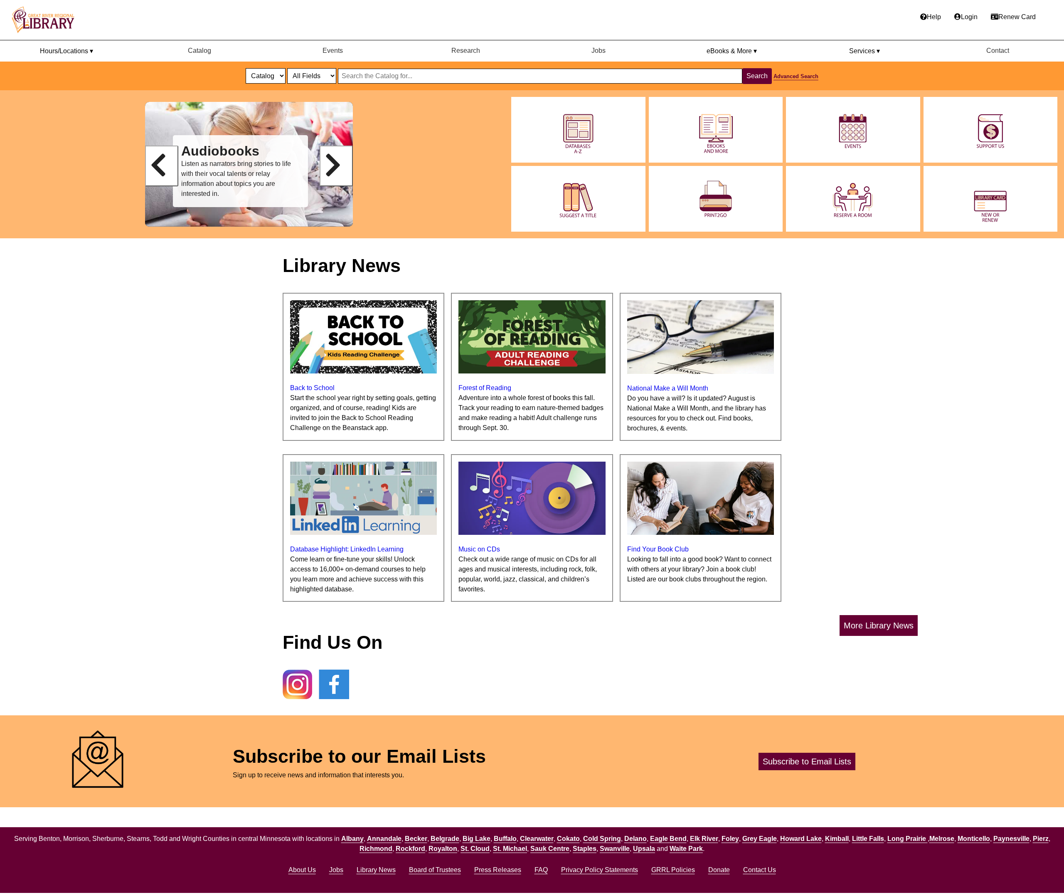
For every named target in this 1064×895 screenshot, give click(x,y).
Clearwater (537, 838)
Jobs (598, 50)
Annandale (384, 838)
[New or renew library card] (990, 199)
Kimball (837, 838)
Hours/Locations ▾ (66, 50)
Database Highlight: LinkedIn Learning (347, 549)
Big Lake (476, 838)
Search (757, 75)
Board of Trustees (435, 869)
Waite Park (686, 848)
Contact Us (759, 869)
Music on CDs (479, 549)
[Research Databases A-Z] (578, 130)
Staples (584, 848)
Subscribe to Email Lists (807, 761)
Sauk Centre (549, 848)
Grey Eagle (759, 838)
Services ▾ (864, 50)
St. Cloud (475, 848)
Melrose (941, 838)
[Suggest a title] (578, 199)
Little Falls (868, 838)
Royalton (443, 848)
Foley (730, 838)
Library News (376, 869)
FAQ (541, 869)
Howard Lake (801, 838)
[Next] (336, 166)
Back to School (312, 387)
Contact (997, 50)
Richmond (376, 848)
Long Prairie (907, 838)
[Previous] (161, 166)
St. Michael (510, 848)
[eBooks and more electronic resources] (715, 130)
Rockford (410, 848)
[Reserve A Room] (853, 199)
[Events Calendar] (853, 130)
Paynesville (1011, 838)
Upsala (644, 848)
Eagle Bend (668, 838)
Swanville (615, 848)
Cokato (568, 838)
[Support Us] (990, 130)
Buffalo (505, 838)
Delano (635, 838)
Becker (416, 838)
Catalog (199, 50)
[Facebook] (334, 686)
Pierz (1041, 838)
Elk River (704, 838)
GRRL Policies (673, 869)
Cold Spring (602, 838)
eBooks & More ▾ (732, 50)
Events (333, 50)
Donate (719, 869)
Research (465, 50)
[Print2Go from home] (715, 199)
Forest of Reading (484, 387)
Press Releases (497, 869)
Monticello (974, 838)
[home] (47, 20)
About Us (302, 869)
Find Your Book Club (658, 549)
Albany (352, 838)
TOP (1041, 872)
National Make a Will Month (667, 388)
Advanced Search (795, 76)
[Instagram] (297, 686)
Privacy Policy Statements (599, 869)
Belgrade (445, 838)
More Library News (879, 625)
